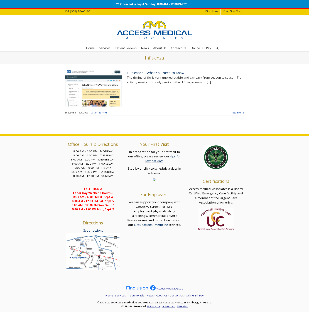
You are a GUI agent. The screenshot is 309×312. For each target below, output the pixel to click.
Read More (238, 112)
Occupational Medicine (151, 225)
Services (120, 295)
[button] (217, 47)
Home (109, 295)
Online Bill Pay (195, 295)
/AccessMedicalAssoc (169, 288)
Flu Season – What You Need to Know (155, 73)
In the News (101, 112)
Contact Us (177, 295)
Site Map (182, 306)
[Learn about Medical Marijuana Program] (216, 147)
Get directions (93, 230)
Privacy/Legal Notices (161, 306)
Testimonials (136, 295)
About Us (162, 295)
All (92, 112)
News (150, 295)
